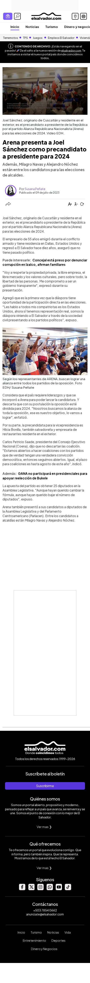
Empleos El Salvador (61, 37)
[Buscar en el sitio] (17, 16)
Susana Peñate (35, 189)
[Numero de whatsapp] (49, 889)
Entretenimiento (34, 940)
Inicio (14, 27)
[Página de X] (31, 889)
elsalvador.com (71, 50)
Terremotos (10, 37)
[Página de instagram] (40, 889)
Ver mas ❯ (44, 827)
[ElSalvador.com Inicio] (46, 16)
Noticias (32, 27)
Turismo (51, 27)
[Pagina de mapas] (75, 16)
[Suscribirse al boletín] (7, 16)
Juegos (37, 37)
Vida (67, 932)
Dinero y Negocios (44, 949)
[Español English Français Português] (83, 16)
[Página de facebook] (22, 889)
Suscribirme (45, 786)
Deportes (58, 940)
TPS (25, 37)
